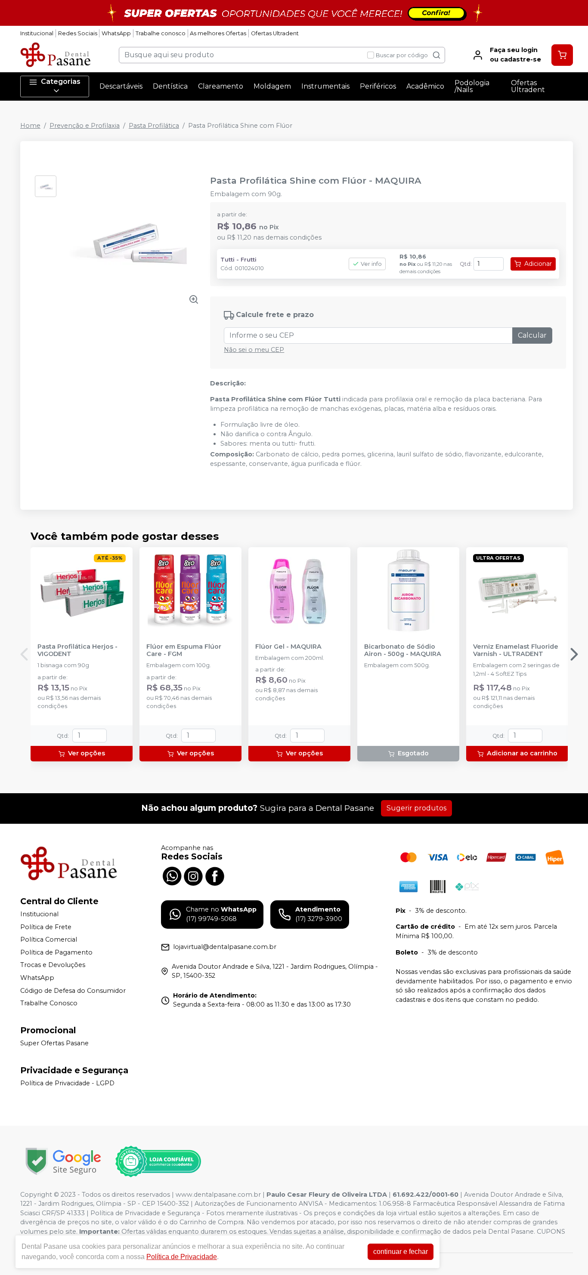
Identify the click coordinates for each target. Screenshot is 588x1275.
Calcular (532, 335)
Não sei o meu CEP (254, 350)
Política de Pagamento (56, 952)
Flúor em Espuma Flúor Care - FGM (183, 650)
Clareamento (220, 86)
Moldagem (272, 86)
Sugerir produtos (416, 808)
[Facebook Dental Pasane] (215, 875)
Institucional (36, 33)
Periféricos (378, 86)
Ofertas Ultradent (275, 33)
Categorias (60, 81)
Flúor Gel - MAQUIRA (288, 646)
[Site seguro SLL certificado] (63, 1161)
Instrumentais (325, 86)
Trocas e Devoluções (52, 965)
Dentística (170, 86)
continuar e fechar (400, 1251)
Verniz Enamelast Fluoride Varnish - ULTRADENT (515, 650)
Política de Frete (45, 927)
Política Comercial (48, 939)
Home (30, 125)
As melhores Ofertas (218, 33)
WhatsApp (116, 33)
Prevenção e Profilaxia (85, 125)
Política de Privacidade (181, 1256)
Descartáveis (120, 86)
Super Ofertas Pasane (54, 1043)
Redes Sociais (77, 33)
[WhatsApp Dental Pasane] (172, 875)
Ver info (371, 264)
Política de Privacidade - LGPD (67, 1083)
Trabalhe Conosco (48, 1003)
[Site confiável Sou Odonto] (158, 1161)
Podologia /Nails (472, 86)
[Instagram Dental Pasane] (193, 875)
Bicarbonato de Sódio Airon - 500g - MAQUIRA (402, 650)
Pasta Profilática (154, 125)
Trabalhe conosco (161, 33)
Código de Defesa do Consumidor (73, 991)
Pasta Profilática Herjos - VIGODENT (77, 650)
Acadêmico (425, 86)
